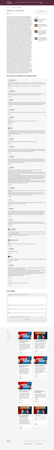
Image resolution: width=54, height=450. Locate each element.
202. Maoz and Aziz (38, 415)
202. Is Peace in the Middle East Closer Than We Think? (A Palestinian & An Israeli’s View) (24, 416)
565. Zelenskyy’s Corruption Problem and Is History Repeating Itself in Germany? (24, 341)
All (7, 332)
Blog (19, 2)
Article (36, 401)
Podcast (20, 352)
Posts (10, 7)
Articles (8, 334)
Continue (25, 374)
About (34, 2)
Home (8, 7)
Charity (37, 2)
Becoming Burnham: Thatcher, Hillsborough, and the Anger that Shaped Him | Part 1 (24, 366)
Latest (16, 2)
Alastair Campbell (28, 352)
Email (9, 309)
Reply (10, 96)
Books (27, 2)
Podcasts (23, 2)
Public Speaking (41, 2)
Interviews (9, 337)
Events (30, 2)
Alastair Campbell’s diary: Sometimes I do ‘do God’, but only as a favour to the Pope (40, 391)
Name (9, 305)
